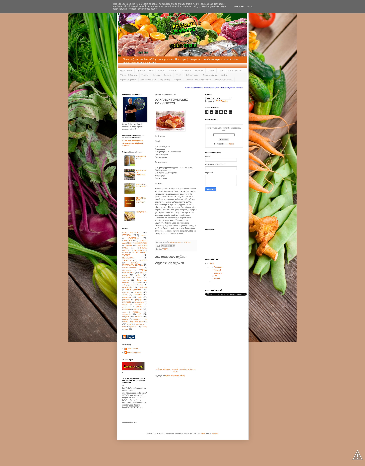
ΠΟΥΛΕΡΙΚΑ (127, 258)
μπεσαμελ (126, 309)
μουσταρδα (126, 302)
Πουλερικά (186, 70)
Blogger (215, 433)
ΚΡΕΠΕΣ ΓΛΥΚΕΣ (140, 243)
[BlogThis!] (165, 245)
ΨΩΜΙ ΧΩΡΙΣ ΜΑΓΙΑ (141, 157)
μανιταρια (126, 297)
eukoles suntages (134, 352)
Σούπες (145, 75)
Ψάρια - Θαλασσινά (128, 75)
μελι (139, 297)
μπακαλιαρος (139, 302)
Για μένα (177, 79)
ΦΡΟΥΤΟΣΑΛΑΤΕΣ (129, 267)
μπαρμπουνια (126, 307)
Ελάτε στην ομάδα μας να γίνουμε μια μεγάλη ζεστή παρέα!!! (132, 143)
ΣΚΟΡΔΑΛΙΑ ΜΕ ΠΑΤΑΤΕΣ (141, 185)
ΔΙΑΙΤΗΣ (144, 235)
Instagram (218, 273)
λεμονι (124, 295)
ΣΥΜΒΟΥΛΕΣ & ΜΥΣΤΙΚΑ (132, 265)
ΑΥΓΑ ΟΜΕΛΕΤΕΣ (131, 232)
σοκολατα (138, 317)
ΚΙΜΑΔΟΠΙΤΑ (141, 212)
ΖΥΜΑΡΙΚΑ (133, 238)
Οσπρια (156, 75)
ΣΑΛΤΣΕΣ (143, 260)
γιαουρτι (125, 280)
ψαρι (126, 329)
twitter (212, 263)
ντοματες (138, 309)
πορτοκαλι (126, 314)
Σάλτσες (168, 75)
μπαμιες (124, 304)
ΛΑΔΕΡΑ (165, 249)
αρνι (141, 273)
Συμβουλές (165, 79)
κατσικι (133, 285)
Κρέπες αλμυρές (235, 70)
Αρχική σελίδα (126, 70)
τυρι (129, 324)
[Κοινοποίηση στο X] (168, 245)
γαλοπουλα (126, 278)
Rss (215, 276)
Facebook (218, 267)
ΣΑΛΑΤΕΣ (126, 260)
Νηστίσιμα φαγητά (128, 79)
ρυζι (139, 314)
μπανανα (138, 304)
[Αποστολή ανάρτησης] (158, 245)
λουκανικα (138, 295)
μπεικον (139, 307)
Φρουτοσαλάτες (210, 75)
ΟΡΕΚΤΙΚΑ (138, 250)
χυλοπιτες (143, 326)
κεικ (141, 285)
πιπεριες (136, 312)
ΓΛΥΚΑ (126, 235)
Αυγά (151, 70)
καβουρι (124, 285)
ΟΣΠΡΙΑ (125, 253)
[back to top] (357, 455)
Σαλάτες (161, 70)
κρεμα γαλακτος (133, 290)
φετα (124, 327)
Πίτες (221, 70)
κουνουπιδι (143, 287)
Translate (224, 101)
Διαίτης (224, 75)
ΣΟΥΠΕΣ (134, 263)
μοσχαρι (138, 300)
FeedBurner (229, 144)
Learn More (238, 6)
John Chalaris (132, 349)
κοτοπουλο (127, 287)
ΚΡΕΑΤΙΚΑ (127, 240)
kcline (203, 433)
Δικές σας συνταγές (223, 79)
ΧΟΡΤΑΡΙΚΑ (126, 270)
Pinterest (217, 270)
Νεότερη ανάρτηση (163, 369)
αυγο (124, 275)
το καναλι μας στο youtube (134, 320)
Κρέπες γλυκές (192, 75)
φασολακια (140, 324)
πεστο (124, 312)
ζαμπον (139, 282)
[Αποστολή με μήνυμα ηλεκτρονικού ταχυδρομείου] (162, 245)
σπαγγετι (136, 319)
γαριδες (140, 278)
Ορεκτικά (141, 70)
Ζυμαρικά (199, 70)
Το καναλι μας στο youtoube (198, 79)
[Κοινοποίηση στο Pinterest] (173, 245)
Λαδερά (211, 70)
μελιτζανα (125, 300)
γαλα (138, 275)
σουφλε (125, 319)
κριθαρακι (125, 292)
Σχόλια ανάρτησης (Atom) (175, 376)
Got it (250, 6)
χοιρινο (133, 327)
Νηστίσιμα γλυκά (148, 79)
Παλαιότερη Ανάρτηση (187, 369)
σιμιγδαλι (125, 317)
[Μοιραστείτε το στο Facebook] (171, 245)
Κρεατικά (173, 70)
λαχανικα (138, 292)
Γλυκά (178, 75)
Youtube (217, 279)
